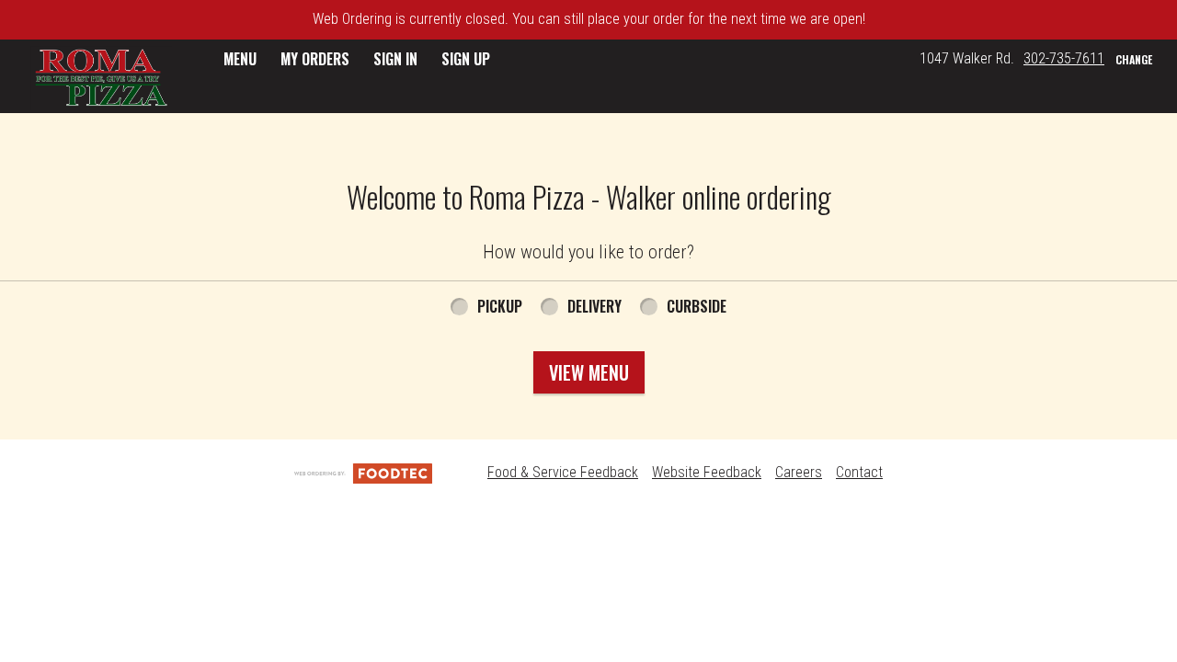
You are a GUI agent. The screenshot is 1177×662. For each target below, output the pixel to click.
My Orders (314, 59)
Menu (240, 59)
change (1133, 59)
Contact (859, 472)
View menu (589, 372)
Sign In (395, 59)
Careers (798, 472)
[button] (101, 78)
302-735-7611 (1063, 58)
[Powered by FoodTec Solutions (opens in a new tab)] (363, 472)
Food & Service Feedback (562, 472)
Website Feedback (706, 472)
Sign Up (465, 59)
